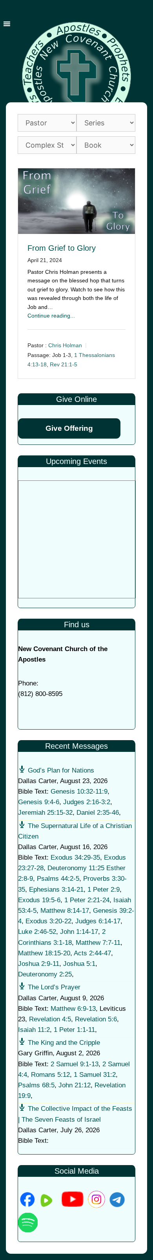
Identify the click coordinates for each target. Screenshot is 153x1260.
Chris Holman (65, 345)
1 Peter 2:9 (103, 889)
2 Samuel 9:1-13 (74, 1064)
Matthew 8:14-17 (64, 910)
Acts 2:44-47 (92, 953)
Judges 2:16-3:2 (86, 802)
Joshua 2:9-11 (38, 963)
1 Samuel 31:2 (95, 1074)
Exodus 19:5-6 (39, 900)
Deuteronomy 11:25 (75, 868)
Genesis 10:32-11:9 (79, 791)
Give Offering (69, 428)
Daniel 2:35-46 (97, 812)
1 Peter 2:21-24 (86, 900)
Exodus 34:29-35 (75, 857)
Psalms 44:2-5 (58, 878)
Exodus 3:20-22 (48, 921)
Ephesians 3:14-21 (56, 889)
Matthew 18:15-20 (44, 953)
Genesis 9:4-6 (38, 802)
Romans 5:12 (50, 1074)
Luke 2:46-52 (37, 931)
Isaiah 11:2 (34, 1029)
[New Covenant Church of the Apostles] (76, 76)
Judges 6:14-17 (97, 921)
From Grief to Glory (61, 248)
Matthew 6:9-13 (73, 1008)
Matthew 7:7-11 (98, 942)
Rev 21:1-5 (63, 364)
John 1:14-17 (79, 931)
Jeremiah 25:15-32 (45, 812)
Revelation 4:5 (50, 1019)
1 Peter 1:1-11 (74, 1029)
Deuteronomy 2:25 (45, 974)
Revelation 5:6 (96, 1019)
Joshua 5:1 (79, 963)
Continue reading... (51, 315)
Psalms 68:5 (36, 1085)
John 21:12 (74, 1085)
